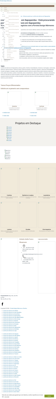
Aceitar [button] (49, 396)
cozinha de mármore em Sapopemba (11, 327)
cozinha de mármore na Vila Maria (11, 329)
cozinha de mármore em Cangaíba (11, 342)
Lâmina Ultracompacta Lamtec (12, 20)
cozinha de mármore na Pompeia (10, 324)
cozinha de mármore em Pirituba (10, 310)
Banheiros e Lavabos (12, 50)
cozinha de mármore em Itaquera (10, 333)
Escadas (9, 55)
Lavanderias (10, 52)
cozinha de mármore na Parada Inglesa (12, 352)
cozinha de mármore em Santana (10, 348)
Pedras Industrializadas (12, 12)
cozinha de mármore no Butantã (10, 320)
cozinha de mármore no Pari (9, 380)
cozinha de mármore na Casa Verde (11, 343)
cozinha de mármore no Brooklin (10, 367)
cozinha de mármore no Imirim (10, 373)
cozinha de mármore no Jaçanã (10, 337)
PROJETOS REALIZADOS (9, 47)
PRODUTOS (6, 11)
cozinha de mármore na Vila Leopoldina (12, 312)
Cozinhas (9, 195)
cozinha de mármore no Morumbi (10, 377)
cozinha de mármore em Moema (10, 338)
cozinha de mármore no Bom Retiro (11, 391)
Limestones (11, 39)
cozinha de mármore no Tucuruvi (10, 353)
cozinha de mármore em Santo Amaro (12, 385)
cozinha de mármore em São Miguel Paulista (13, 317)
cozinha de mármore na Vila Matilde (11, 386)
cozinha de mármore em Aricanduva (11, 322)
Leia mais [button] (6, 396)
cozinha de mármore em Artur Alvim (11, 358)
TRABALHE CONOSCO (8, 59)
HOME (5, 7)
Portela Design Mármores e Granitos (18, 308)
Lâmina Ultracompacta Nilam (12, 27)
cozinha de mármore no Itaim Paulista (11, 375)
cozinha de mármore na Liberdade (11, 362)
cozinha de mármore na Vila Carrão (11, 347)
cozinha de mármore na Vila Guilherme (12, 345)
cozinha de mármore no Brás (9, 325)
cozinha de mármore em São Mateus (11, 335)
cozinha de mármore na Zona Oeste (11, 314)
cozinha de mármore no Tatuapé (10, 360)
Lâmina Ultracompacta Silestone (12, 33)
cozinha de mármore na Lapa (10, 330)
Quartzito (11, 44)
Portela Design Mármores (6, 0)
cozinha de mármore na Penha (10, 368)
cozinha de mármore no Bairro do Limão (12, 357)
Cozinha (9, 49)
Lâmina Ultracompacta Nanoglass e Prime (12, 23)
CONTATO (6, 60)
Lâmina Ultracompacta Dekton (12, 17)
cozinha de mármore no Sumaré (10, 340)
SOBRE (5, 9)
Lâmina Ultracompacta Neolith (12, 30)
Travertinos (11, 45)
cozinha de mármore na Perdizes (10, 372)
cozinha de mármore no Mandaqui (11, 363)
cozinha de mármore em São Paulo (11, 388)
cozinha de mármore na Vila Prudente (11, 315)
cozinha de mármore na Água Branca (11, 383)
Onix (10, 42)
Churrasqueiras (10, 57)
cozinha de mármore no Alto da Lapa (11, 319)
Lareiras (9, 54)
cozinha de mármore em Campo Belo (11, 390)
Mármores (11, 40)
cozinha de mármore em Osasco (10, 370)
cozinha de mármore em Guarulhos (11, 350)
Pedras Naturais (10, 35)
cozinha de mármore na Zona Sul (10, 381)
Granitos (10, 37)
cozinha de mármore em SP (9, 365)
